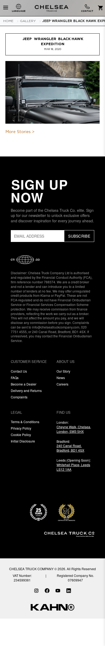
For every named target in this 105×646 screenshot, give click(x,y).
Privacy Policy (21, 428)
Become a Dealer (23, 384)
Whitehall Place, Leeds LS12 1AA (73, 467)
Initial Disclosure (23, 441)
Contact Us (19, 371)
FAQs (15, 377)
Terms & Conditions (25, 421)
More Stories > (19, 132)
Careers (62, 384)
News (61, 377)
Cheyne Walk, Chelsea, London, (74, 429)
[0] (99, 8)
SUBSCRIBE (79, 236)
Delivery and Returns (26, 390)
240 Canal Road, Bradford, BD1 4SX (70, 447)
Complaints (19, 397)
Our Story (63, 371)
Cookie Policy (21, 434)
